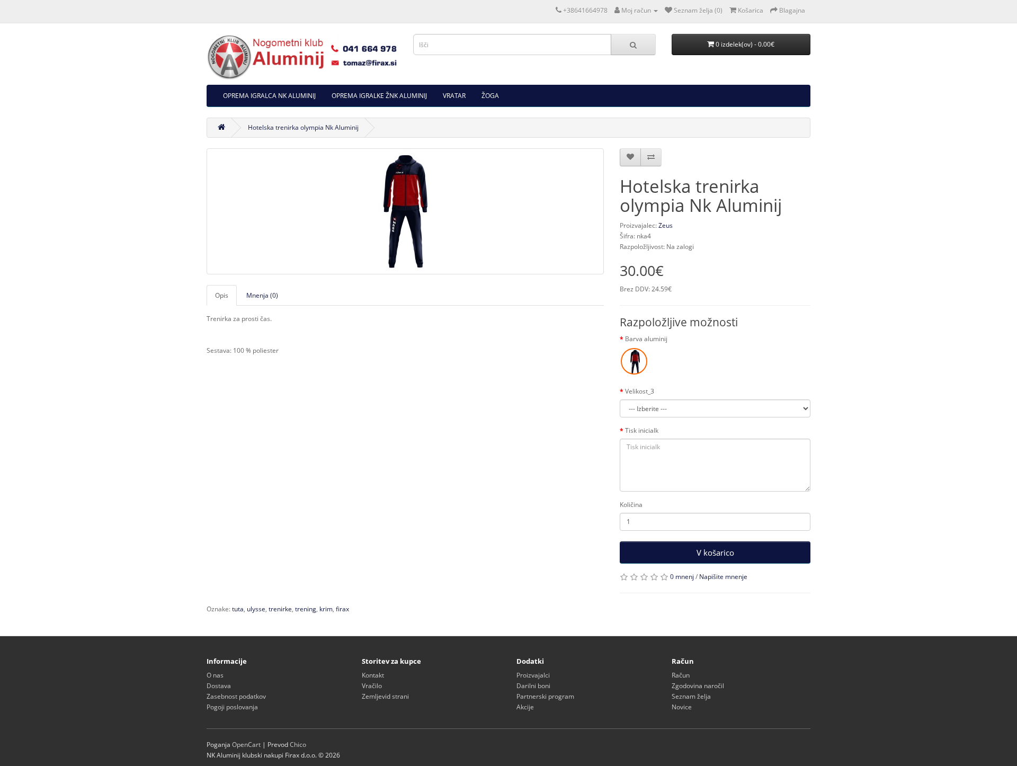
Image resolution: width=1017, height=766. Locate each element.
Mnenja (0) (262, 295)
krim (326, 608)
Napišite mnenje (723, 576)
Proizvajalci (533, 675)
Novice (682, 706)
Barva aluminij (646, 338)
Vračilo (372, 685)
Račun (681, 675)
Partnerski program (545, 696)
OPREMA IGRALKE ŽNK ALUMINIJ (379, 95)
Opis (221, 295)
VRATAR (454, 95)
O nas (215, 675)
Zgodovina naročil (698, 685)
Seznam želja (691, 696)
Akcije (525, 706)
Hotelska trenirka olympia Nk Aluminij (303, 127)
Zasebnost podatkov (236, 696)
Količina (631, 504)
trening (305, 608)
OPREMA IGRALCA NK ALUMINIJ (269, 95)
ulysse (256, 608)
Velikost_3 (639, 391)
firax (342, 608)
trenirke (280, 608)
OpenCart (246, 744)
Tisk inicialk (641, 430)
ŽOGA (490, 95)
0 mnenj (682, 576)
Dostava (219, 685)
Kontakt (373, 675)
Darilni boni (533, 685)
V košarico (715, 552)
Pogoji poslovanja (232, 706)
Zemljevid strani (385, 696)
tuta (238, 608)
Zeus (665, 225)
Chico (298, 744)
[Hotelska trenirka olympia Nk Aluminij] (405, 211)
